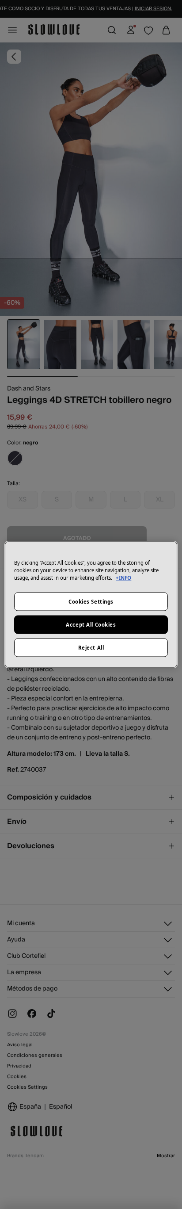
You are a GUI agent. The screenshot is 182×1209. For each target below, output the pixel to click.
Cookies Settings (91, 601)
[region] (90, 604)
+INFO (123, 577)
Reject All (91, 647)
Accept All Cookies (91, 624)
